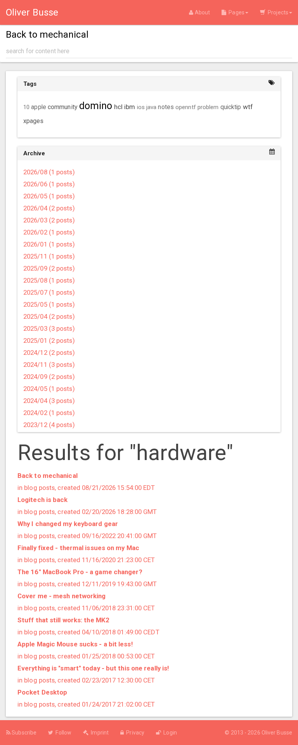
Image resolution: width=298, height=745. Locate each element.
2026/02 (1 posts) (49, 232)
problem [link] (208, 107)
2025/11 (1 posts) (49, 256)
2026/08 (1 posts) (49, 172)
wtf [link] (248, 107)
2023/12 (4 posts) (49, 425)
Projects (276, 12)
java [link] (151, 107)
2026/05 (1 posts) (49, 196)
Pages (235, 12)
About (201, 12)
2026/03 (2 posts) (49, 220)
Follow (62, 732)
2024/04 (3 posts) (49, 401)
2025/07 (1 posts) (49, 292)
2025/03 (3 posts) (49, 328)
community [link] (63, 107)
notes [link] (166, 107)
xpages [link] (33, 121)
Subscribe (23, 732)
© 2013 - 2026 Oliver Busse (258, 732)
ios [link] (141, 107)
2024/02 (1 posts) (49, 413)
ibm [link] (129, 107)
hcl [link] (118, 107)
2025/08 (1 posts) (49, 280)
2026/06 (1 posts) (49, 184)
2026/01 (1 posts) (49, 244)
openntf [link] (185, 107)
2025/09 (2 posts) (49, 268)
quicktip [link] (230, 107)
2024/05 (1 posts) (49, 388)
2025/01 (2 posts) (49, 340)
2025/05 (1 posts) (49, 304)
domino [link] (96, 105)
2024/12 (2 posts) (49, 352)
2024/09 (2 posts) (49, 376)
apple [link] (38, 107)
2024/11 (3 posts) (49, 364)
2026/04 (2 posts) (49, 208)
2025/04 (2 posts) (49, 316)
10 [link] (26, 107)
